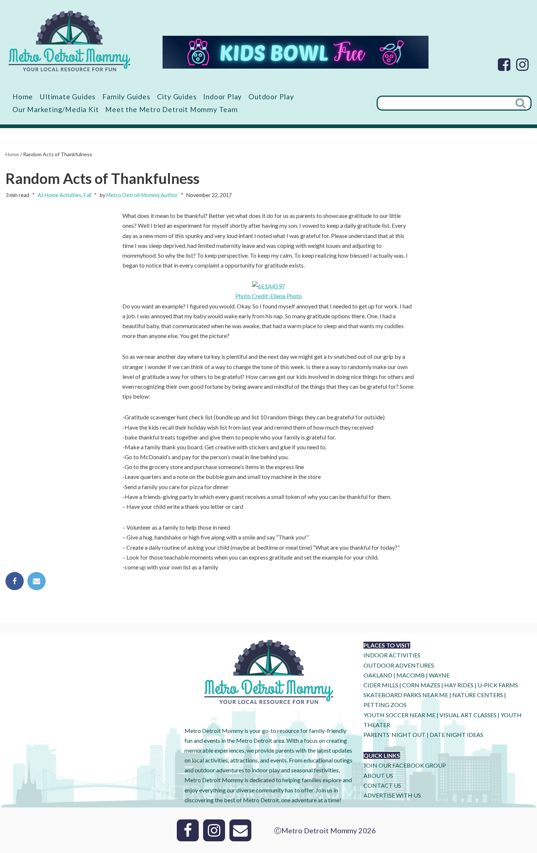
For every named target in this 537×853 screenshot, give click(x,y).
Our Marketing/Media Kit (55, 109)
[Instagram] (522, 64)
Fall (87, 195)
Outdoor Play (271, 96)
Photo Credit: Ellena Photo (268, 295)
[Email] (36, 581)
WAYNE (439, 675)
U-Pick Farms (497, 684)
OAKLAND (377, 675)
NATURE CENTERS (477, 694)
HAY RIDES (458, 684)
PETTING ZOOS (385, 704)
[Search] (521, 103)
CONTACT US (382, 785)
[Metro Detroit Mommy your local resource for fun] (69, 41)
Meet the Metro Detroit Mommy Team (171, 109)
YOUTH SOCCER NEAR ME (399, 714)
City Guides (177, 96)
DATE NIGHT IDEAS (456, 734)
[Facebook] (504, 64)
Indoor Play (222, 96)
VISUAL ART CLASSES (467, 714)
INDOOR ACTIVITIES (391, 655)
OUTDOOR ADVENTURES (398, 665)
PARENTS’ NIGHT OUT (394, 734)
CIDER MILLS (380, 684)
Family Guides (126, 96)
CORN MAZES (421, 684)
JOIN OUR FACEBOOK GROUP (404, 765)
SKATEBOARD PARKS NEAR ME (406, 694)
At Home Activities (59, 195)
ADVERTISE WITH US (392, 795)
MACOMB (410, 675)
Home (22, 96)
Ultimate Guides (67, 96)
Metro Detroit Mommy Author (142, 195)
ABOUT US (378, 775)
